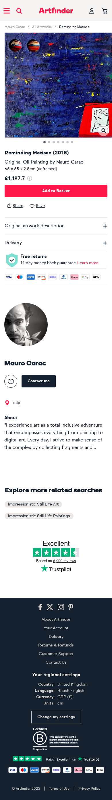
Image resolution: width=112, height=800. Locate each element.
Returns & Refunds (56, 645)
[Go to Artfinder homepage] (56, 10)
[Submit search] (19, 11)
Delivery (56, 636)
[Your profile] (92, 11)
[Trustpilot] (56, 758)
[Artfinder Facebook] (40, 607)
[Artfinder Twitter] (49, 607)
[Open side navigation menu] (6, 10)
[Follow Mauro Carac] (10, 381)
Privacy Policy (89, 789)
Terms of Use (59, 789)
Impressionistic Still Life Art (33, 504)
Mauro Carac (15, 27)
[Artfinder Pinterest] (71, 607)
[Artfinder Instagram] (61, 607)
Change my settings (56, 717)
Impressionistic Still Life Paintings (39, 516)
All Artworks (42, 27)
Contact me (39, 381)
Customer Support (56, 653)
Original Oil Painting (26, 162)
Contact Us (56, 662)
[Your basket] (105, 11)
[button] (103, 130)
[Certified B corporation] (56, 739)
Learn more (88, 262)
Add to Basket (56, 190)
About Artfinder (56, 619)
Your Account (56, 628)
